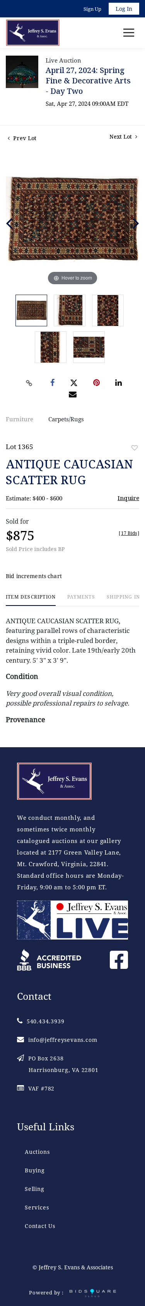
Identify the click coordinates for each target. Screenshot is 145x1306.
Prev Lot (24, 138)
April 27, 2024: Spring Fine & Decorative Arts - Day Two (88, 80)
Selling (34, 1188)
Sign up (92, 8)
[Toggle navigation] (128, 32)
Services (37, 1207)
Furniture (19, 419)
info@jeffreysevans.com (62, 1039)
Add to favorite (134, 447)
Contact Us (40, 1226)
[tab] (31, 600)
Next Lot (121, 136)
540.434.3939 (45, 1021)
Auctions (37, 1151)
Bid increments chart (34, 576)
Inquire (128, 498)
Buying (35, 1170)
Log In (124, 8)
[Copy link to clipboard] (29, 383)
